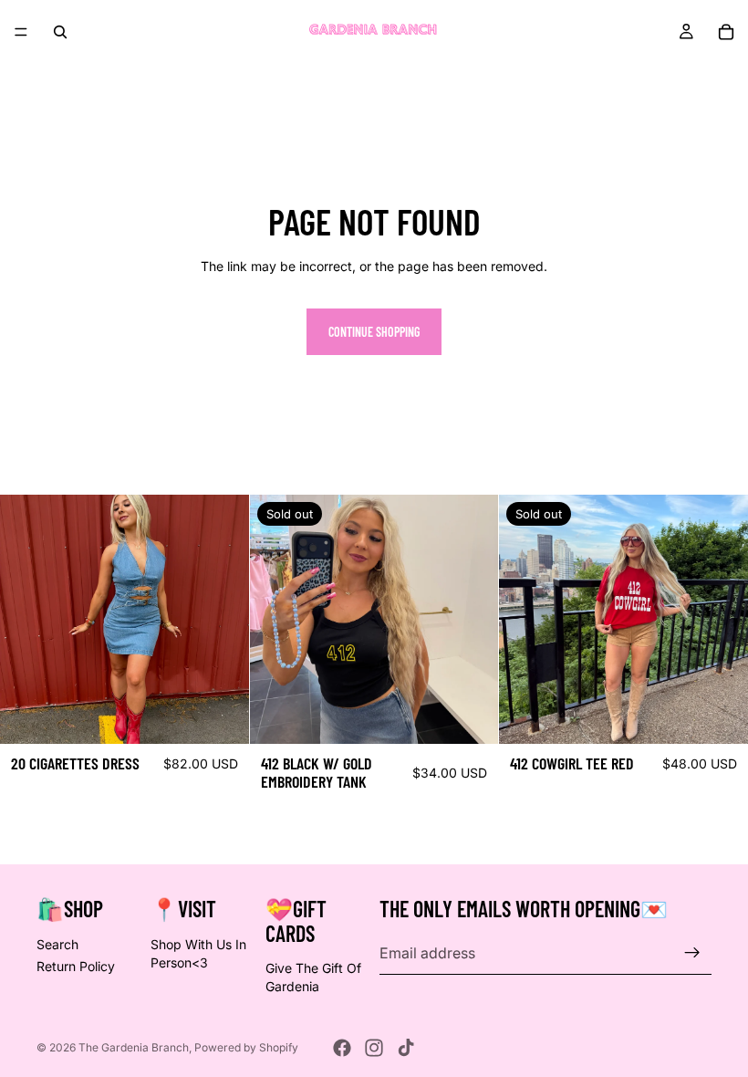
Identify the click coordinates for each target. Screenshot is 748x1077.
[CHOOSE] (220, 715)
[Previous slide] (27, 620)
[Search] (60, 32)
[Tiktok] (406, 1048)
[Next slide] (221, 620)
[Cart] (726, 32)
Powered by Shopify (246, 1047)
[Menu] (21, 32)
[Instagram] (374, 1048)
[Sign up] (692, 953)
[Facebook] (342, 1048)
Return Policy (75, 966)
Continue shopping (374, 332)
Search (57, 944)
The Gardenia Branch (133, 1047)
